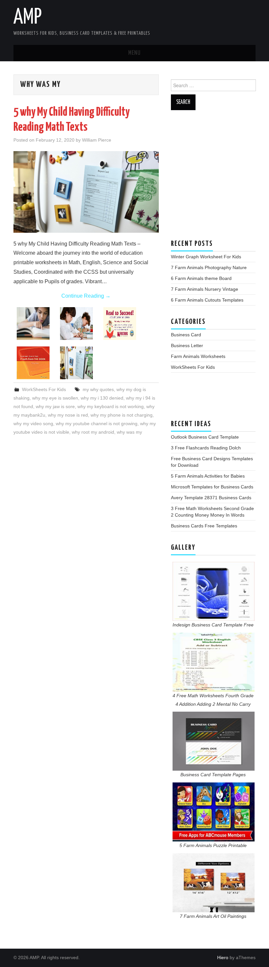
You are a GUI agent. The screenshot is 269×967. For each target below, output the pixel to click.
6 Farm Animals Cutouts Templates (207, 300)
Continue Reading (86, 296)
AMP (27, 17)
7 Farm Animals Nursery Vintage (204, 289)
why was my (129, 432)
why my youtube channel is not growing (96, 423)
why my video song (33, 423)
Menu (134, 53)
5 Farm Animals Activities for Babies (208, 476)
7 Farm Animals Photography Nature (209, 267)
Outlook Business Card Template (205, 437)
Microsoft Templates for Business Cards (212, 486)
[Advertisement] (213, 178)
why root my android (93, 432)
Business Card (186, 334)
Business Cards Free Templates (204, 525)
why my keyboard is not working (110, 406)
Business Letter (187, 345)
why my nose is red (68, 415)
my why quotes (98, 389)
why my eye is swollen (55, 398)
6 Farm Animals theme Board (201, 278)
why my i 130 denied (102, 398)
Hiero (222, 957)
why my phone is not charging (122, 415)
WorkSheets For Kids (44, 389)
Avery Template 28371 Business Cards (211, 497)
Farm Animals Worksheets (198, 356)
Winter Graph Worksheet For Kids (206, 256)
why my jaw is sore (55, 406)
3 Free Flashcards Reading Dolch (206, 447)
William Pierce (96, 140)
